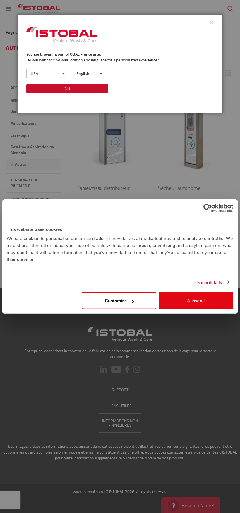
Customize (116, 300)
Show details (209, 282)
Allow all (196, 300)
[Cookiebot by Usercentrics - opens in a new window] (207, 207)
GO (67, 88)
